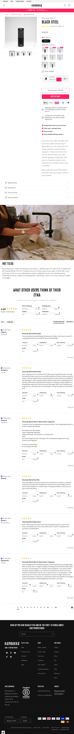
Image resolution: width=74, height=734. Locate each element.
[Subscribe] (52, 634)
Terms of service (55, 727)
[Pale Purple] (60, 50)
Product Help (20, 1)
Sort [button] (2, 322)
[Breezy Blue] (60, 57)
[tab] (58, 322)
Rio (55, 660)
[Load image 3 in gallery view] (23, 53)
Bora (55, 678)
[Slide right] (35, 53)
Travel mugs (42, 652)
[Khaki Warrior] (52, 65)
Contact (28, 1)
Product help (25, 652)
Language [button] (10, 322)
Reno (56, 665)
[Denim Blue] (45, 57)
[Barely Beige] (52, 57)
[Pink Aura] (52, 50)
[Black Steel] (45, 65)
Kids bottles (41, 665)
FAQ (12, 1)
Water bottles (42, 647)
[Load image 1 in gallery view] (12, 53)
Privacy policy (45, 727)
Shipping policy (65, 727)
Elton (56, 656)
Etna (55, 669)
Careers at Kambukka (44, 695)
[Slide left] (7, 53)
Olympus (57, 673)
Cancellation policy (64, 729)
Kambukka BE (18, 727)
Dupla (56, 647)
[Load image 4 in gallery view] (29, 53)
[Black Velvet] (45, 50)
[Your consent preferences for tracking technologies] (3, 732)
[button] (4, 5)
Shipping (24, 660)
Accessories (42, 673)
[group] (11, 309)
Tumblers (41, 660)
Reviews (5, 1)
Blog (22, 665)
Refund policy (36, 727)
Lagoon (56, 652)
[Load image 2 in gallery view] (17, 53)
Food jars (41, 656)
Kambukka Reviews (44, 691)
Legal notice (54, 729)
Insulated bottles (43, 669)
